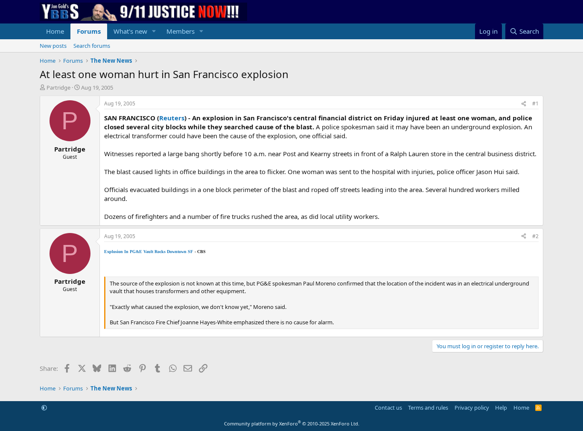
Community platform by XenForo (291, 423)
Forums (89, 31)
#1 (535, 103)
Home (55, 31)
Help (501, 407)
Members (180, 31)
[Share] (523, 104)
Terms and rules (428, 407)
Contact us (388, 407)
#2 (535, 236)
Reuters (171, 118)
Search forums (91, 46)
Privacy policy (472, 407)
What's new (130, 31)
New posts (53, 46)
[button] (154, 31)
